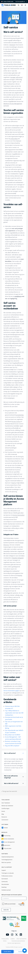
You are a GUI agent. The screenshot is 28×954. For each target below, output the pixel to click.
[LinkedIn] (21, 934)
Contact (20, 951)
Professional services (7, 876)
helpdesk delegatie (17, 558)
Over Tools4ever (6, 803)
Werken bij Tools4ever (7, 805)
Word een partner (6, 862)
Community (5, 881)
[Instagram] (12, 934)
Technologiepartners (7, 859)
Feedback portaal (6, 890)
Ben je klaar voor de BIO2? (12, 735)
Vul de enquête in (20, 1)
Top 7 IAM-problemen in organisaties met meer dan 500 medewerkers (14, 713)
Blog (3, 814)
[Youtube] (7, 934)
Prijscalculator (7, 848)
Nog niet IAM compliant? (12, 746)
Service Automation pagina (11, 690)
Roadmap (4, 887)
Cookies (13, 938)
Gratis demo (7, 951)
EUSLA (4, 941)
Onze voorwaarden (21, 938)
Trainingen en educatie (8, 873)
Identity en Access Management (13, 104)
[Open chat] (24, 950)
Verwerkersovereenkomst (18, 941)
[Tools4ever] (9, 5)
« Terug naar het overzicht (9, 791)
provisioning (19, 415)
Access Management (9, 842)
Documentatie (5, 884)
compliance (17, 296)
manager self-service (16, 77)
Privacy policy (5, 938)
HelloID (6, 827)
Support (4, 870)
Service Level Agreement (14, 943)
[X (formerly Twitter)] (16, 934)
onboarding (13, 139)
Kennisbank (5, 878)
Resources (4, 817)
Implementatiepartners (8, 857)
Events (3, 811)
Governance (7, 845)
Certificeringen (5, 808)
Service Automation (18, 515)
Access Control (16, 421)
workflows (6, 640)
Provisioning (7, 835)
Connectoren (5, 819)
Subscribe (6, 909)
